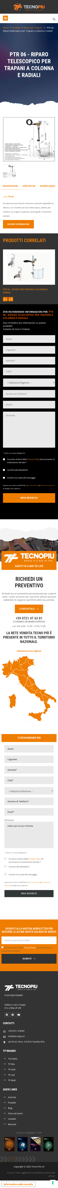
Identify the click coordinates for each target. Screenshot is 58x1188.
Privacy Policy (33, 459)
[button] (5, 18)
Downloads (47, 185)
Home (6, 27)
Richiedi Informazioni (18, 224)
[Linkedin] (6, 1015)
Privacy (10, 1172)
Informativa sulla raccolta (18, 1184)
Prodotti (16, 27)
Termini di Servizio (48, 485)
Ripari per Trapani (33, 27)
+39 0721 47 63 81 (29, 618)
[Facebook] (12, 1015)
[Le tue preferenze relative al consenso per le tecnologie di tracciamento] (53, 1183)
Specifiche (29, 185)
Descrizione (10, 185)
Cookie (17, 1172)
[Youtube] (18, 1015)
